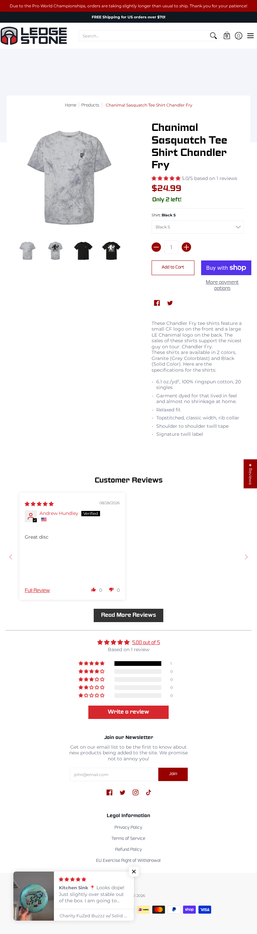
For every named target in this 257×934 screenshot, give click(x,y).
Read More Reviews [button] (128, 615)
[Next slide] (246, 556)
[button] (227, 36)
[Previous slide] (10, 556)
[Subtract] (156, 247)
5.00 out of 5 (146, 642)
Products (90, 106)
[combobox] (143, 36)
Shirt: (164, 215)
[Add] (186, 247)
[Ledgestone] (33, 36)
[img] (39, 504)
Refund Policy (128, 850)
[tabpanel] (198, 380)
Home (70, 106)
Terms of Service (128, 839)
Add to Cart (173, 267)
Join (173, 774)
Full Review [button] (37, 590)
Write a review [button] (128, 712)
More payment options (222, 285)
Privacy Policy (128, 828)
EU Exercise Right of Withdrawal (128, 861)
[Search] (213, 36)
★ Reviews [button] (250, 474)
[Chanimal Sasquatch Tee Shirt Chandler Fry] (27, 250)
